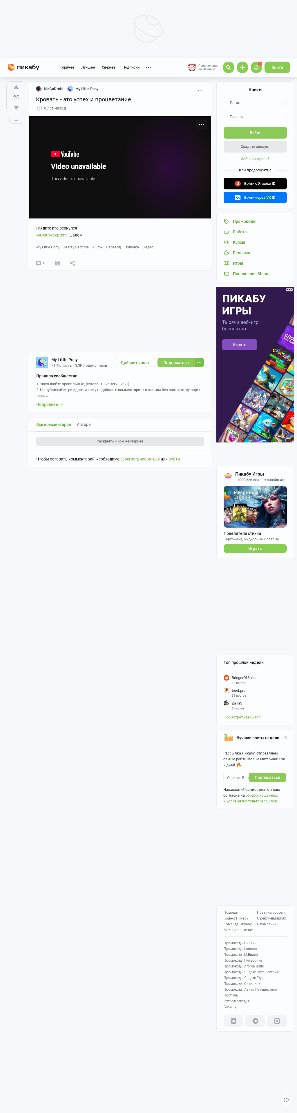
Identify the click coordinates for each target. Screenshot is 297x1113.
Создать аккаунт (255, 146)
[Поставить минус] (16, 107)
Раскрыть (120, 441)
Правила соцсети (271, 913)
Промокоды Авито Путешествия (250, 989)
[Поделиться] (72, 263)
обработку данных (262, 795)
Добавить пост (135, 362)
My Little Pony (47, 247)
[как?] (124, 384)
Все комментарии (53, 424)
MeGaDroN (53, 89)
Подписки (131, 67)
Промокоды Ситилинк (242, 984)
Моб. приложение (238, 930)
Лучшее (88, 67)
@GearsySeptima (52, 235)
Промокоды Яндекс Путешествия (251, 972)
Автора (84, 424)
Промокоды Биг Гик (240, 943)
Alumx (97, 247)
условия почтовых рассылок (252, 801)
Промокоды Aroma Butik (244, 966)
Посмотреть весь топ (242, 717)
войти (174, 459)
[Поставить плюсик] (16, 87)
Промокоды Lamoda (240, 949)
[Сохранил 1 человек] (57, 263)
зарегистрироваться (140, 459)
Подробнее (47, 404)
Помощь (231, 913)
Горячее (67, 67)
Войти (277, 67)
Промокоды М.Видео (241, 955)
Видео (147, 247)
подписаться (267, 777)
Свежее (108, 67)
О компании (267, 924)
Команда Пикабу (238, 924)
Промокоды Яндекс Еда (243, 978)
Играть (255, 548)
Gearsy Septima (76, 247)
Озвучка (131, 247)
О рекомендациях (271, 918)
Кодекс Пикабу (236, 918)
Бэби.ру (230, 1007)
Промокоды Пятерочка (243, 960)
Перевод (113, 247)
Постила (231, 995)
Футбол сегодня (237, 1001)
